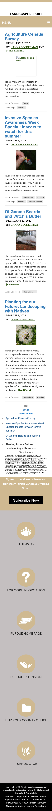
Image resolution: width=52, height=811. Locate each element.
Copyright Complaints (26, 793)
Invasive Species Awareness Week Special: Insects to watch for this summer (23, 126)
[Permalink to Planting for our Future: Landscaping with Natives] (26, 335)
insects (21, 201)
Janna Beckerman (24, 47)
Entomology (28, 197)
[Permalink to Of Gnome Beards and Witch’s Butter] (26, 240)
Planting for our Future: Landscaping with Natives (25, 306)
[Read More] (13, 284)
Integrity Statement (37, 790)
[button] (26, 500)
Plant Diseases (29, 292)
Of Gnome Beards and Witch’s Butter (23, 213)
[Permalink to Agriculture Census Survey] (26, 66)
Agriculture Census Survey (24, 36)
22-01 (26, 410)
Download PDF (26, 413)
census (21, 107)
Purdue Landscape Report (26, 8)
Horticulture (28, 397)
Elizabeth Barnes (24, 144)
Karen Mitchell (23, 319)
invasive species (35, 201)
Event (25, 103)
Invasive (40, 197)
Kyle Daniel (15, 50)
